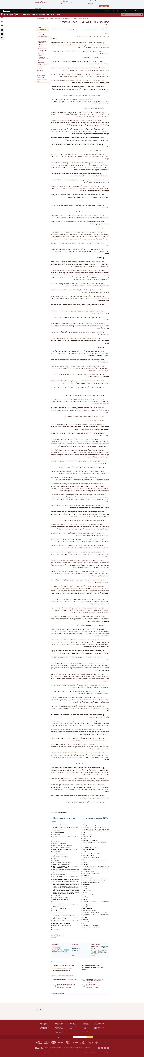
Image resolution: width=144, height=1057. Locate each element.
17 (81, 131)
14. (52, 853)
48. (81, 838)
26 (89, 188)
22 (83, 173)
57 (92, 485)
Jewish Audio (85, 1031)
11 (51, 101)
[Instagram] (108, 1048)
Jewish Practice (43, 1023)
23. (52, 874)
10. (52, 845)
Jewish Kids (105, 1042)
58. (81, 857)
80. (81, 901)
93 (96, 789)
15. (52, 855)
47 (66, 398)
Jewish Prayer (86, 1029)
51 (103, 443)
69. (81, 880)
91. (81, 925)
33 (52, 270)
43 (98, 361)
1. (51, 824)
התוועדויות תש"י (75, 946)
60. (81, 861)
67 (62, 562)
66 (68, 553)
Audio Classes (68, 1042)
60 (105, 507)
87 (97, 769)
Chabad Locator (97, 1028)
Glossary (70, 1029)
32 (68, 251)
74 (87, 639)
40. (52, 927)
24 (84, 179)
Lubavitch (61, 1047)
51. (81, 844)
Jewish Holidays (86, 1023)
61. (81, 862)
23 (70, 175)
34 (97, 300)
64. (81, 871)
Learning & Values (44, 1024)
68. (81, 879)
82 (102, 708)
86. (81, 914)
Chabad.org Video (59, 1023)
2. (51, 826)
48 (89, 424)
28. (52, 897)
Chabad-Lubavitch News (99, 1027)
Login (101, 11)
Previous (96, 28)
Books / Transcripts (55, 18)
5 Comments (96, 987)
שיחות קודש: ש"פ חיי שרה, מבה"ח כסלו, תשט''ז (64, 979)
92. (81, 927)
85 (84, 725)
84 (70, 708)
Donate (132, 11)
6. (51, 836)
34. (52, 910)
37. (52, 920)
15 (67, 124)
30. (52, 901)
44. (81, 827)
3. (51, 830)
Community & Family (44, 1027)
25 (72, 179)
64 (73, 534)
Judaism (75, 1048)
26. (52, 883)
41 (88, 355)
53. (81, 847)
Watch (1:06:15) (60, 987)
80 (77, 684)
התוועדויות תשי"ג (76, 952)
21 (103, 164)
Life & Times (26, 14)
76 (83, 646)
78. (81, 897)
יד (103, 520)
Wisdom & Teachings (38, 14)
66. (81, 875)
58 (66, 494)
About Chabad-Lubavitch (99, 1023)
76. (81, 894)
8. (51, 841)
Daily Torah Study (72, 1026)
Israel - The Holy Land (59, 1031)
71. (81, 884)
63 (57, 528)
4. (51, 832)
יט (103, 768)
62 (65, 524)
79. (81, 899)
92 (88, 784)
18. (52, 860)
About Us (92, 1052)
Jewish (80, 1048)
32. (52, 905)
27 (79, 190)
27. (52, 895)
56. (81, 853)
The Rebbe (96, 1024)
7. (51, 840)
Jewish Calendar (72, 1024)
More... (73, 955)
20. (52, 864)
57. (81, 855)
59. (81, 859)
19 (83, 156)
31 (103, 238)
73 (67, 631)
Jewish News (58, 1026)
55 (100, 470)
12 (76, 111)
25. (52, 879)
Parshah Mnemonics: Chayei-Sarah (95, 979)
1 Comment (68, 987)
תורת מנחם (74, 18)
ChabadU (61, 1042)
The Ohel (95, 1026)
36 (99, 334)
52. (81, 846)
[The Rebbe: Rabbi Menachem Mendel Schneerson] (10, 14)
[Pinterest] (105, 1048)
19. (52, 862)
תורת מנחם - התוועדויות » (58, 946)
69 (70, 612)
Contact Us (106, 1052)
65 (93, 553)
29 (62, 231)
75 (99, 646)
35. (52, 912)
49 (75, 438)
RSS (70, 1031)
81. (81, 905)
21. (52, 866)
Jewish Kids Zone (59, 1028)
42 (70, 359)
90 (73, 778)
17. (52, 858)
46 (99, 398)
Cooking (83, 1042)
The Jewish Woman (59, 1024)
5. (51, 834)
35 (105, 306)
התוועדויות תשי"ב (76, 950)
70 (78, 624)
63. (81, 866)
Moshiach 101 (58, 1027)
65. (81, 873)
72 (98, 631)
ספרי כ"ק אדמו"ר (66, 18)
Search (70, 1028)
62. (81, 864)
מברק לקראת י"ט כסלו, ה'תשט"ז (61, 970)
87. (81, 917)
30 (98, 233)
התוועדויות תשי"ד (76, 953)
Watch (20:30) (89, 982)
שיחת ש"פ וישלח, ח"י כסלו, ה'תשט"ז (62, 968)
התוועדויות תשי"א (76, 948)
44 (95, 394)
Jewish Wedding (86, 1024)
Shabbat (84, 1026)
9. (51, 843)
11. (52, 847)
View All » (84, 969)
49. (81, 840)
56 (51, 483)
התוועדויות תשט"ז (83, 18)
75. (81, 892)
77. (81, 896)
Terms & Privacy (98, 1052)
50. (81, 842)
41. (52, 929)
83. (81, 908)
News (75, 1042)
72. (81, 886)
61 (97, 524)
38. (52, 923)
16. (52, 856)
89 (65, 771)
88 (89, 769)
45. (81, 832)
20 (72, 162)
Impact (59, 14)
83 (91, 708)
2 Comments (96, 982)
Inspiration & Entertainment (45, 1026)
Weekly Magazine (43, 1028)
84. (81, 910)
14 (103, 124)
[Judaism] (6, 11)
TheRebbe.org (58, 1032)
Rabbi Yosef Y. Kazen (63, 1048)
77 (56, 652)
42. (81, 824)
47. (81, 836)
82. (81, 907)
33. (52, 908)
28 (90, 223)
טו (103, 552)
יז (103, 715)
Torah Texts (90, 1042)
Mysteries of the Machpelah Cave (66, 984)
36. (52, 914)
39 (66, 353)
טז (103, 617)
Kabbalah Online (58, 1029)
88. (81, 919)
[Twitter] (102, 1048)
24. (52, 876)
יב (103, 439)
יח (103, 753)
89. (81, 921)
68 (84, 585)
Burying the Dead (90, 984)
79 (90, 665)
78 (86, 656)
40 (103, 355)
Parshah (84, 1028)
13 (71, 122)
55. (81, 851)
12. (52, 849)
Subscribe (71, 1027)
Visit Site (93, 955)
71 (93, 628)
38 (100, 353)
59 (66, 496)
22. (52, 869)
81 (57, 697)
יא (103, 395)
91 (75, 780)
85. (81, 912)
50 (52, 438)
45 (60, 394)
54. (81, 849)
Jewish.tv (53, 1042)
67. (81, 877)
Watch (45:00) (89, 987)
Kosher (84, 1027)
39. (52, 925)
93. (81, 929)
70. (81, 882)
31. (52, 903)
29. (52, 899)
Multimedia (51, 14)
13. (52, 851)
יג (103, 467)
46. (81, 834)
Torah (72, 1048)
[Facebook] (99, 1048)
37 (84, 350)
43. (81, 826)
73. (81, 888)
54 (64, 454)
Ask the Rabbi (113, 11)
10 (80, 88)
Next (63, 28)
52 (59, 445)
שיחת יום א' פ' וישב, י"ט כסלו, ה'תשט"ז (92, 967)
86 (86, 746)
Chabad (57, 1047)
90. (81, 923)
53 (98, 454)
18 (70, 131)
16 (67, 128)
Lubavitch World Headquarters (84, 1047)
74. (81, 890)
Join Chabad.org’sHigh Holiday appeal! (66, 2)
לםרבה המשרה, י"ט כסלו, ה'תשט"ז (91, 965)
